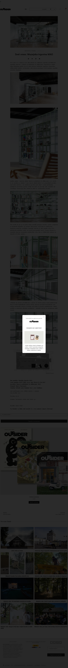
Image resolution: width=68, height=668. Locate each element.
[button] (43, 316)
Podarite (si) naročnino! (34, 328)
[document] (34, 334)
